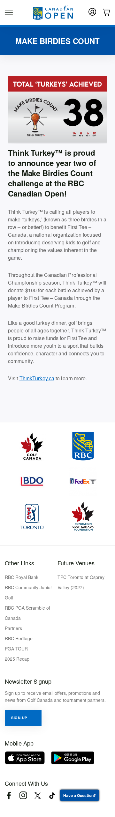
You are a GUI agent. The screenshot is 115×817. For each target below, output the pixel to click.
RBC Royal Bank (21, 577)
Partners (13, 628)
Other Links (19, 563)
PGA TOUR (16, 648)
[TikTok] (52, 795)
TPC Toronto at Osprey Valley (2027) (80, 582)
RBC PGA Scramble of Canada (27, 613)
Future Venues (76, 563)
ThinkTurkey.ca (36, 378)
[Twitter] (38, 795)
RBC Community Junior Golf (28, 592)
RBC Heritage (19, 638)
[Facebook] (9, 795)
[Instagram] (23, 795)
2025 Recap (17, 659)
